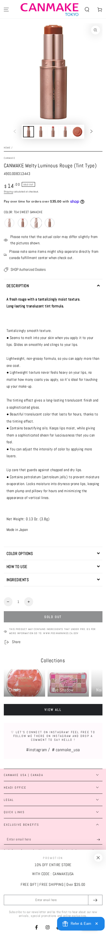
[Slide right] (91, 131)
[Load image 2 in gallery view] (40, 131)
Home (7, 147)
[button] (86, 9)
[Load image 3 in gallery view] (53, 131)
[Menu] (6, 9)
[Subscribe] (99, 839)
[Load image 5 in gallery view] (77, 131)
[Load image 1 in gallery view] (28, 131)
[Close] (98, 857)
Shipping (8, 191)
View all (53, 710)
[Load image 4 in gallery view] (65, 131)
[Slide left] (14, 131)
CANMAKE (9, 158)
